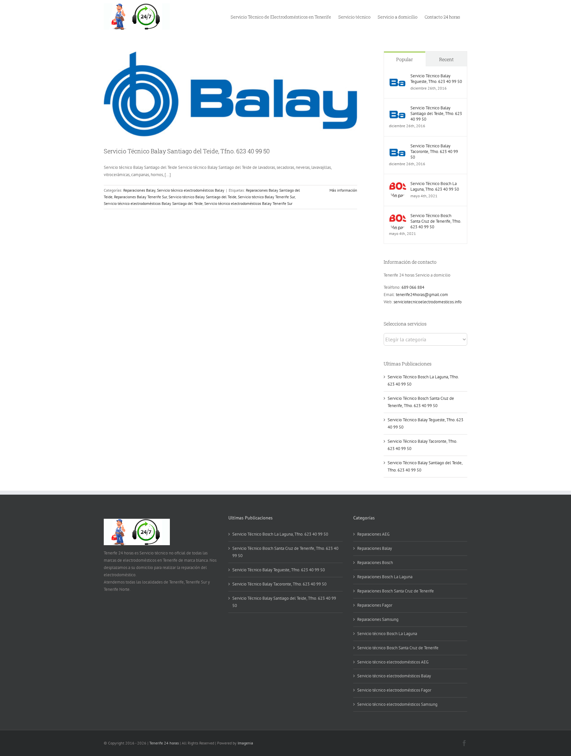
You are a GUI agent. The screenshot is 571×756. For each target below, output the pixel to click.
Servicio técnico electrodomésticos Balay (190, 190)
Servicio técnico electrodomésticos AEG (393, 662)
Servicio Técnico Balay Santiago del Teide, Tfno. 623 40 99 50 (187, 151)
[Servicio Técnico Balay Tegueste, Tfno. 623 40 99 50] (397, 76)
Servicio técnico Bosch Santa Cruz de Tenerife (397, 648)
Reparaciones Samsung (378, 619)
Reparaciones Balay (139, 190)
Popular (404, 59)
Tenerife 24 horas (164, 742)
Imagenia (245, 742)
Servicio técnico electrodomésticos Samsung (397, 704)
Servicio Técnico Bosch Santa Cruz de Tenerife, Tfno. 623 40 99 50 (435, 221)
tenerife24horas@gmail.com (422, 294)
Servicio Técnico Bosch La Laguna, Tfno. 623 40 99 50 (434, 186)
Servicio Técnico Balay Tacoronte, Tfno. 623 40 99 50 (434, 151)
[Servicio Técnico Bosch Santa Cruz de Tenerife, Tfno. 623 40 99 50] (397, 216)
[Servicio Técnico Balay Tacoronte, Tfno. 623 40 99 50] (397, 146)
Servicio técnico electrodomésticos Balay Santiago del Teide (153, 203)
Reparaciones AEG (373, 534)
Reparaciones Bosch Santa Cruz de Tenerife (395, 591)
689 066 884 (412, 287)
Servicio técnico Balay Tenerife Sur (266, 196)
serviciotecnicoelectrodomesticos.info (428, 302)
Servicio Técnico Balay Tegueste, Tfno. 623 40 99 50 (436, 78)
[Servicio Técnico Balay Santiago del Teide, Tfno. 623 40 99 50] (397, 108)
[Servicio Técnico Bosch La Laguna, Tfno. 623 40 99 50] (397, 184)
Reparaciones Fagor (374, 605)
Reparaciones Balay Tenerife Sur (140, 196)
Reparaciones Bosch (375, 562)
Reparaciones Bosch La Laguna (384, 577)
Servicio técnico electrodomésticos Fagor (394, 690)
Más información (343, 190)
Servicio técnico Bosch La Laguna (387, 633)
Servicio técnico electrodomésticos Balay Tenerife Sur (248, 203)
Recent (446, 59)
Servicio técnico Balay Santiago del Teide (202, 196)
